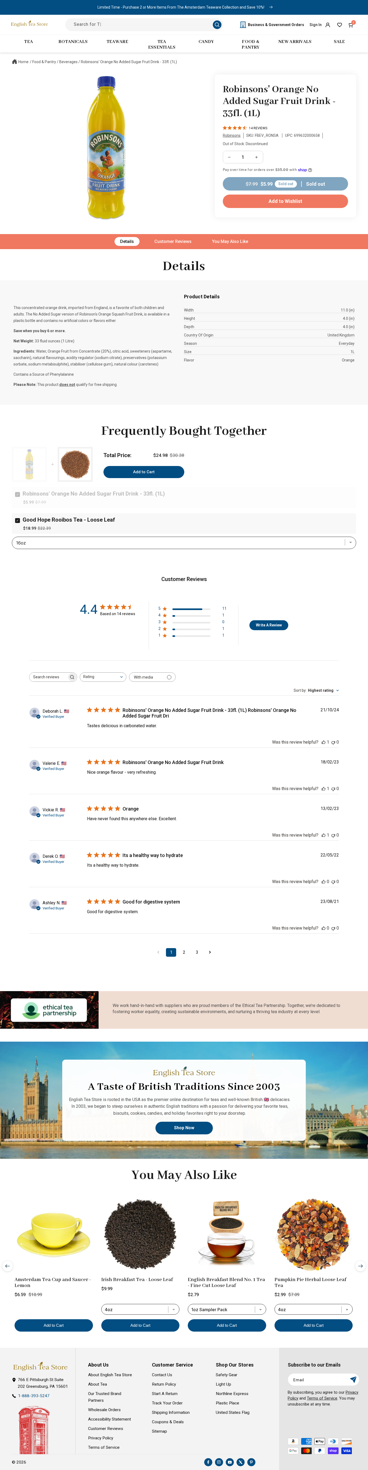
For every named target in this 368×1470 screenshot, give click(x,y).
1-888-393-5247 (34, 1395)
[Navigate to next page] (210, 952)
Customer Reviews (173, 241)
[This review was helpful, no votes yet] (323, 881)
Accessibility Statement (109, 1419)
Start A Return (165, 1393)
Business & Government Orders (276, 25)
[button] (351, 25)
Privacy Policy (100, 1438)
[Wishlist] (339, 25)
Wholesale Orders (104, 1409)
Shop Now (184, 1127)
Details (127, 241)
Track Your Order (167, 1403)
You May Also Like (230, 241)
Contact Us (162, 1374)
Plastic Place (227, 1403)
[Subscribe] (353, 1379)
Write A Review (269, 625)
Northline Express (232, 1393)
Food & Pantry (44, 62)
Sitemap (159, 1431)
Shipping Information (171, 1412)
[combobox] (103, 677)
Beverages (68, 62)
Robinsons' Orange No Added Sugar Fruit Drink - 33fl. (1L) (129, 62)
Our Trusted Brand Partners (104, 1397)
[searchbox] (48, 677)
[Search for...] (217, 24)
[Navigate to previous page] (158, 952)
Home (23, 62)
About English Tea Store (110, 1374)
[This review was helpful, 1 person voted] (323, 742)
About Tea (97, 1384)
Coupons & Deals (168, 1421)
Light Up (223, 1384)
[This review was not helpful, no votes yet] (333, 742)
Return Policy (164, 1384)
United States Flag (232, 1412)
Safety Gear (226, 1374)
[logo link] (40, 1366)
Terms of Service (104, 1447)
